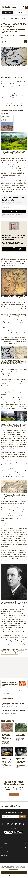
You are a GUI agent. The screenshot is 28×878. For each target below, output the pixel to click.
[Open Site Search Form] (23, 7)
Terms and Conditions (16, 215)
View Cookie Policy (13, 869)
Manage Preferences (14, 875)
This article (3, 650)
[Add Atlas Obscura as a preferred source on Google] (25, 41)
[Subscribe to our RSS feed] (23, 824)
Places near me (8, 12)
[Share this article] (2, 41)
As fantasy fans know (16, 637)
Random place (21, 12)
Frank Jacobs (5, 35)
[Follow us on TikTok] (12, 824)
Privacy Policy (8, 215)
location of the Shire (19, 181)
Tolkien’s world (6, 379)
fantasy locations (13, 690)
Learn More (14, 794)
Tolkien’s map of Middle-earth (15, 552)
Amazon (8, 249)
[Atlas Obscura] (9, 7)
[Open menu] (26, 6)
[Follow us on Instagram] (16, 824)
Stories (5, 18)
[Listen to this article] (8, 41)
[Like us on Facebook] (3, 824)
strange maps (5, 693)
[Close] (26, 864)
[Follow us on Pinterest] (20, 824)
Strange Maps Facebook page (18, 160)
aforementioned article (9, 191)
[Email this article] (5, 41)
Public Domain (21, 603)
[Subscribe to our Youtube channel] (7, 824)
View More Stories (5, 716)
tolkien (4, 690)
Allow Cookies (14, 872)
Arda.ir (17, 315)
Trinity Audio (8, 73)
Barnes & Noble (20, 249)
